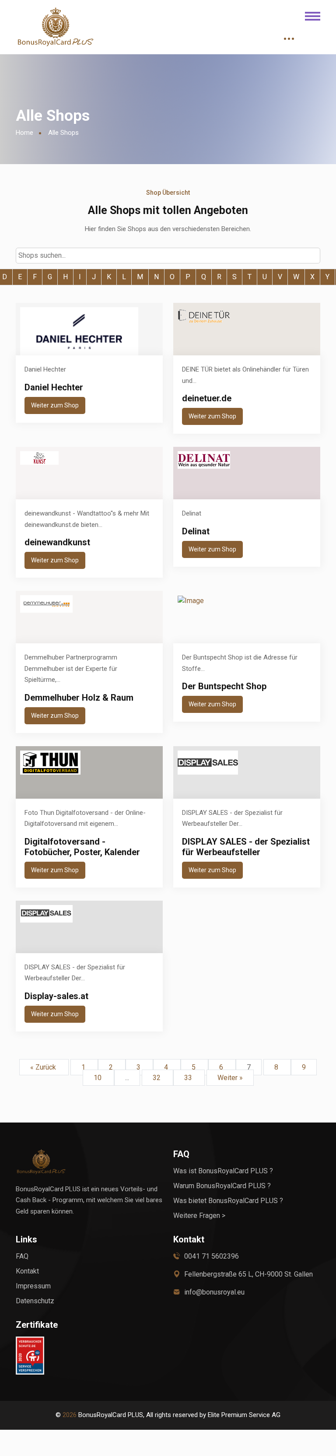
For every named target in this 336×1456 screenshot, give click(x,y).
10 (98, 1078)
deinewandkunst (57, 542)
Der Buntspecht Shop (224, 686)
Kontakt (27, 1271)
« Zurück (44, 1067)
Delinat (196, 531)
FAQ (22, 1256)
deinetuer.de (206, 398)
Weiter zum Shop (55, 405)
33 (189, 1078)
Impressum (33, 1286)
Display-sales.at (56, 996)
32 (157, 1078)
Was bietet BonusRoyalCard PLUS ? (228, 1200)
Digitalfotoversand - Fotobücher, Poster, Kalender (82, 846)
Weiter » (230, 1078)
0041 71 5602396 (211, 1256)
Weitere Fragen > (199, 1215)
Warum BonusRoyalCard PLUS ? (222, 1186)
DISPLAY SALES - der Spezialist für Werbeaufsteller (246, 846)
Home (24, 133)
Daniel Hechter (53, 387)
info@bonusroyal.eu (214, 1292)
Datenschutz (35, 1301)
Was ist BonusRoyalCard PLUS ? (223, 1171)
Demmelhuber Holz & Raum (78, 697)
